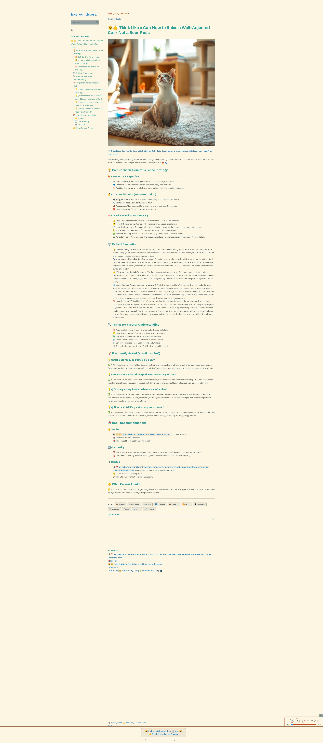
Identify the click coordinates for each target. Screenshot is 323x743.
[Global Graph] (212, 518)
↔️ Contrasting (82, 121)
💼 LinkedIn (174, 504)
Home (110, 19)
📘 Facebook (160, 504)
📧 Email (137, 509)
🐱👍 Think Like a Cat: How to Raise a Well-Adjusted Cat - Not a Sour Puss (87, 43)
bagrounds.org (84, 14)
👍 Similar (79, 118)
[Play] (297, 720)
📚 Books (112, 560)
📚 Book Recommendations (85, 115)
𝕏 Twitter (147, 504)
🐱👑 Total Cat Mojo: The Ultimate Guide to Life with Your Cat (143, 434)
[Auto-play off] (316, 720)
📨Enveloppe (140, 722)
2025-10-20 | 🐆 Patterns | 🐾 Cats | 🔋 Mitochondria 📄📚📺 (135, 570)
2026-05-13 (113, 567)
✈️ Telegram (114, 509)
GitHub (111, 726)
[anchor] (152, 32)
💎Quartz (117, 722)
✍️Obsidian (128, 722)
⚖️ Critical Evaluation (82, 73)
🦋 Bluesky (120, 504)
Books (118, 19)
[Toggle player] (321, 715)
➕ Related (80, 124)
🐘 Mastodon (134, 504)
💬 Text (127, 509)
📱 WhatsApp (199, 504)
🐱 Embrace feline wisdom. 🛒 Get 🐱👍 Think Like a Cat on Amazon (163, 732)
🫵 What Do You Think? (83, 128)
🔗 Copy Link (149, 509)
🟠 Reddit (186, 504)
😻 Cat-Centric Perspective (87, 57)
